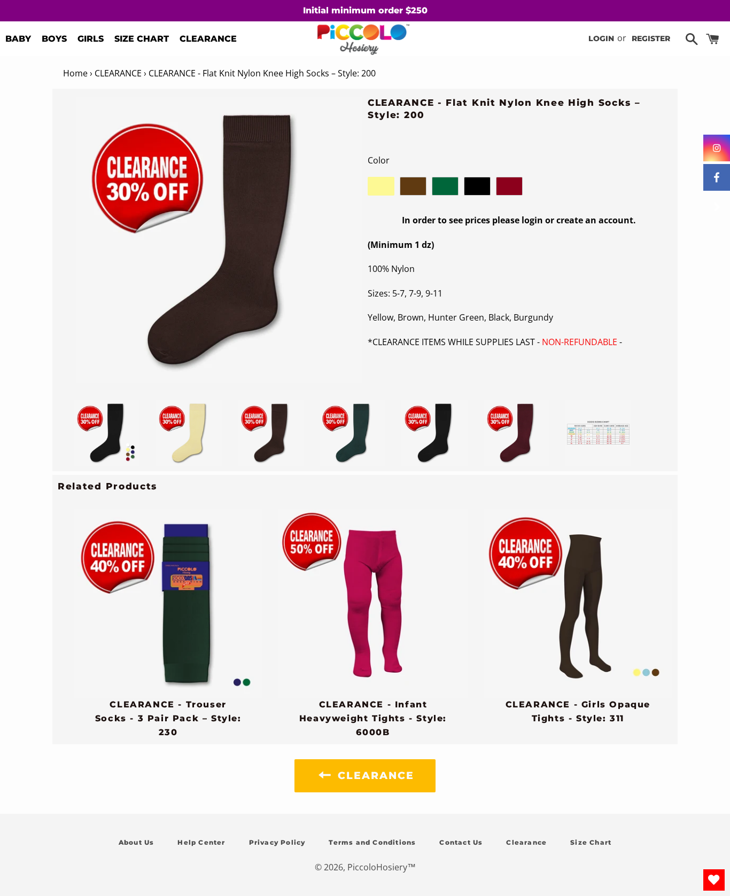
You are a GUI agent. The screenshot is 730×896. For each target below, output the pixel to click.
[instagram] (716, 148)
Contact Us (461, 842)
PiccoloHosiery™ (381, 867)
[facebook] (716, 177)
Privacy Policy (277, 842)
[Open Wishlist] (714, 880)
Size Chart (590, 842)
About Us (136, 842)
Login (601, 38)
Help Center (201, 842)
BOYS (54, 39)
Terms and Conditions (372, 842)
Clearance (526, 842)
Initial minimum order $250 (365, 10)
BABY (18, 39)
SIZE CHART (141, 39)
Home (75, 73)
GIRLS (90, 39)
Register (651, 38)
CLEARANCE (208, 39)
